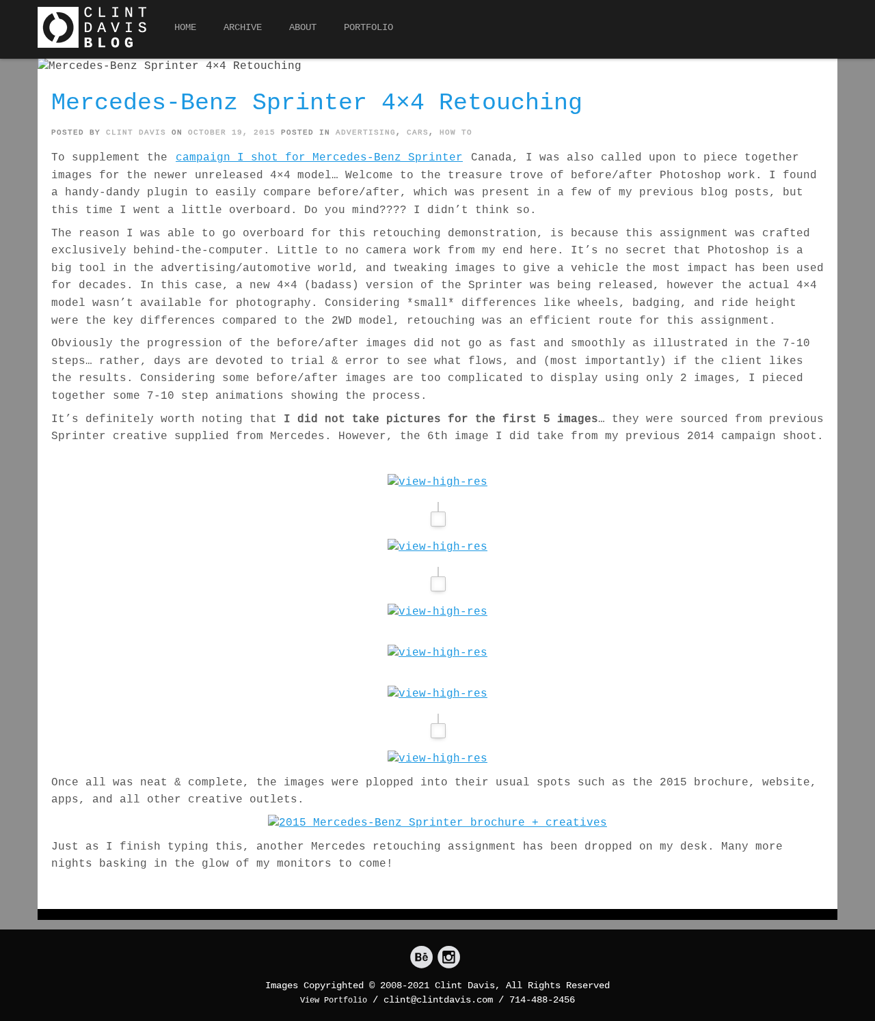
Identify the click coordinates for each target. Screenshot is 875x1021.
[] (421, 957)
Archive (243, 27)
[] (449, 957)
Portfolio (368, 27)
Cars (418, 132)
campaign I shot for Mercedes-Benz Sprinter (319, 158)
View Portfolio (333, 1000)
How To (456, 132)
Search (825, 31)
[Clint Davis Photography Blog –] (92, 27)
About (303, 27)
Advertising (366, 132)
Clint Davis (136, 132)
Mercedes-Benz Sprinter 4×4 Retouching (316, 103)
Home (185, 27)
